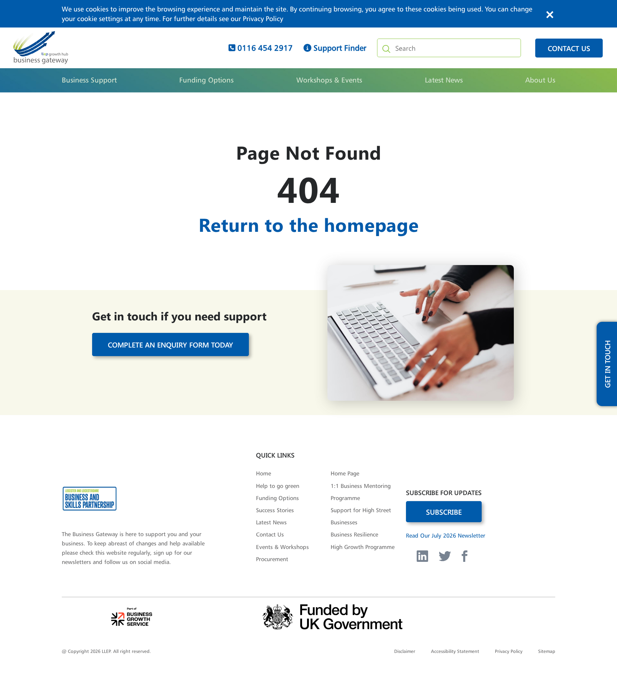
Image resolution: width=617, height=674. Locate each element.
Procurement (272, 559)
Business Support (89, 80)
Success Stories (275, 510)
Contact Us (270, 534)
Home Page (345, 473)
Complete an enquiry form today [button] (170, 344)
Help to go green (277, 485)
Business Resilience (354, 534)
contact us (569, 48)
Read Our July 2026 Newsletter (445, 535)
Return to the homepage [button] (309, 224)
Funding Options (206, 80)
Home (263, 473)
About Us (540, 80)
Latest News (444, 80)
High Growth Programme (363, 546)
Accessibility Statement (455, 651)
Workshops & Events (329, 80)
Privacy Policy (263, 19)
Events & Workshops (282, 546)
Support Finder (338, 48)
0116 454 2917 (264, 48)
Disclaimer (404, 651)
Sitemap (546, 651)
